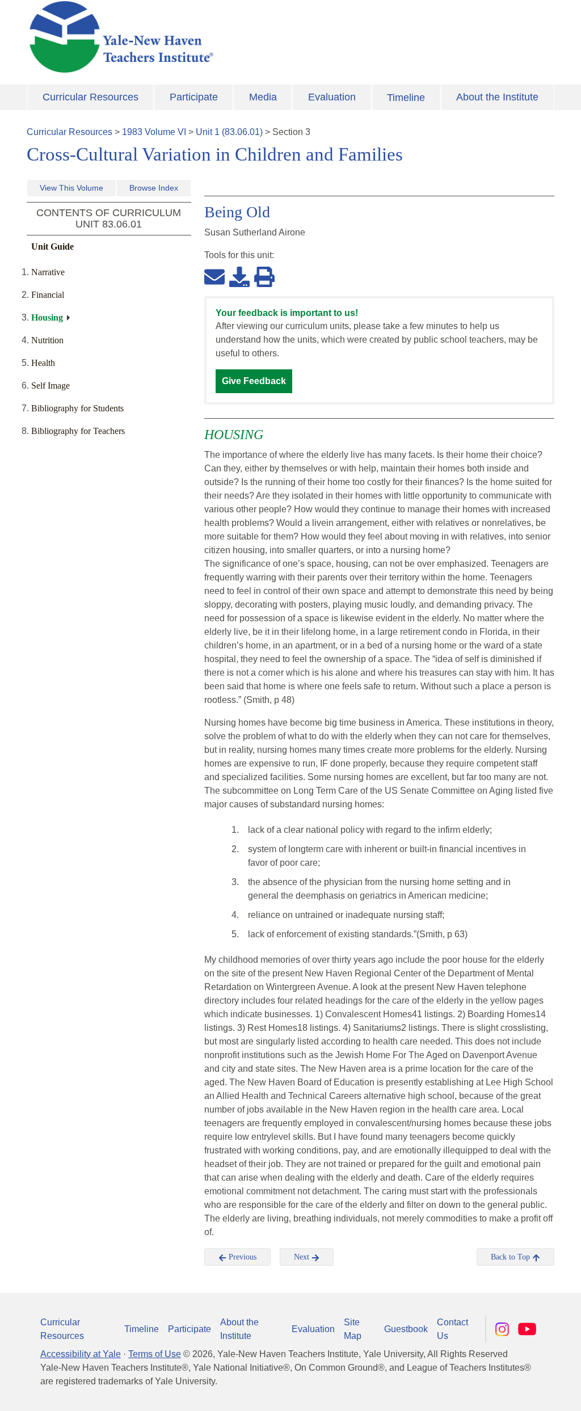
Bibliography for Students (77, 408)
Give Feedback (254, 381)
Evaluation (332, 97)
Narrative (48, 272)
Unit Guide (52, 246)
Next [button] (302, 1257)
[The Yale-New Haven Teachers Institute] (200, 37)
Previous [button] (241, 1257)
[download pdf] (239, 276)
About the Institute (497, 97)
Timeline (406, 97)
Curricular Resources (90, 97)
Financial (47, 295)
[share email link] (214, 276)
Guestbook (406, 1329)
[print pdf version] (264, 276)
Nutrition (47, 340)
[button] (515, 1391)
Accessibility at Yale (80, 1354)
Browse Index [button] (153, 187)
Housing (47, 317)
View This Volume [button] (71, 187)
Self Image (50, 385)
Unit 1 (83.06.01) (229, 132)
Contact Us (452, 1329)
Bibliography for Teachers (78, 431)
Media (263, 97)
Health (43, 363)
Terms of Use (154, 1354)
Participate (194, 97)
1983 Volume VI (154, 132)
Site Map (352, 1329)
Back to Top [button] (511, 1257)
